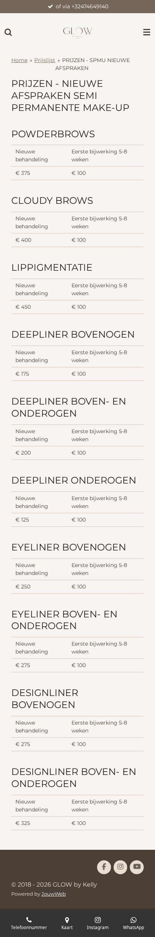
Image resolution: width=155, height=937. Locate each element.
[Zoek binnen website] (8, 32)
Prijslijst (44, 60)
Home (19, 60)
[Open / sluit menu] (146, 32)
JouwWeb (53, 894)
